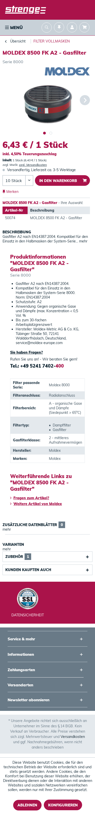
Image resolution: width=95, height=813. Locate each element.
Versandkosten (73, 736)
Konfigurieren (63, 805)
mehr (82, 241)
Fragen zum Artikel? (31, 498)
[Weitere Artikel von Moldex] (67, 71)
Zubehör (17, 556)
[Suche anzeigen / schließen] (47, 28)
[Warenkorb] (85, 28)
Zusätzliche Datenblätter (33, 525)
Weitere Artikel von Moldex (37, 504)
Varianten (13, 544)
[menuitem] (13, 27)
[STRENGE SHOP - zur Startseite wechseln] (25, 10)
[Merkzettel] (59, 28)
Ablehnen (27, 805)
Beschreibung (17, 232)
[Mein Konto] (72, 28)
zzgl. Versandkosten (33, 165)
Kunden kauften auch (28, 570)
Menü (16, 27)
